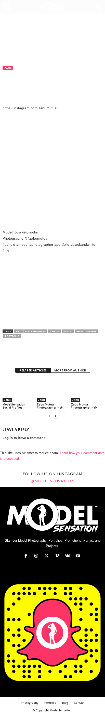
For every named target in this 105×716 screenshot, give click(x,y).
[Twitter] (19, 355)
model (67, 331)
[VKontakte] (68, 556)
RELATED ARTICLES (33, 370)
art (18, 331)
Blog (65, 702)
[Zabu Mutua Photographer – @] (52, 390)
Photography (29, 702)
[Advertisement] (52, 292)
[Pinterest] (31, 355)
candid (54, 331)
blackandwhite (35, 331)
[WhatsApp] (43, 355)
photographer (86, 331)
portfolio (12, 336)
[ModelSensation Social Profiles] (18, 390)
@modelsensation (53, 480)
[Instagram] (37, 556)
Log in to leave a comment (24, 438)
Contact (79, 702)
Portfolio (50, 702)
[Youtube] (78, 556)
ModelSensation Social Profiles (14, 405)
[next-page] (55, 416)
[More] (54, 355)
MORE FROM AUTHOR (70, 370)
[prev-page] (49, 416)
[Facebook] (8, 355)
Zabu (7, 68)
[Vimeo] (58, 556)
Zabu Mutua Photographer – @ (50, 405)
